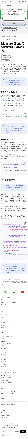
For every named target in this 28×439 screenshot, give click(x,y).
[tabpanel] (14, 116)
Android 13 (3, 364)
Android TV (3, 348)
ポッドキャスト (5, 314)
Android (3, 299)
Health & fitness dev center (9, 38)
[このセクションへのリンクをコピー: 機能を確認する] (15, 140)
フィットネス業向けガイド (9, 40)
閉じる (14, 19)
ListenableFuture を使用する (14, 130)
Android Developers (5, 36)
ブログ (2, 311)
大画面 (2, 338)
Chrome (3, 410)
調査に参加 (3, 398)
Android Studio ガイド (6, 375)
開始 (14, 23)
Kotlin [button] (12, 110)
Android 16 (3, 357)
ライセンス (11, 423)
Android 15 (3, 359)
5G (2, 332)
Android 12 (3, 366)
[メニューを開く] (2, 2)
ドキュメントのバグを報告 (7, 393)
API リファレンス (5, 380)
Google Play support (6, 396)
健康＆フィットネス (6, 325)
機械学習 (3, 323)
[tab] (5, 110)
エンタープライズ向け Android (8, 302)
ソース (2, 307)
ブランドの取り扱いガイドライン (10, 425)
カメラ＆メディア (5, 327)
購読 (23, 431)
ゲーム (2, 320)
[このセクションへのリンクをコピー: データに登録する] (17, 180)
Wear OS (3, 341)
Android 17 (3, 354)
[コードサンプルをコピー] (26, 113)
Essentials (14, 36)
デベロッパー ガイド (6, 377)
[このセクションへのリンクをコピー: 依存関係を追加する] (18, 92)
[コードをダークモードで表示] (24, 113)
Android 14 (3, 362)
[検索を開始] (16, 2)
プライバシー (4, 330)
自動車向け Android (6, 346)
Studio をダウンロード (6, 382)
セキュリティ (4, 304)
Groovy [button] (5, 110)
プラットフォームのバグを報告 (8, 391)
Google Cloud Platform (6, 415)
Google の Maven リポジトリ (9, 100)
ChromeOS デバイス (6, 343)
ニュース (3, 309)
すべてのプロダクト (5, 417)
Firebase (3, 413)
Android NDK (4, 385)
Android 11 (3, 369)
